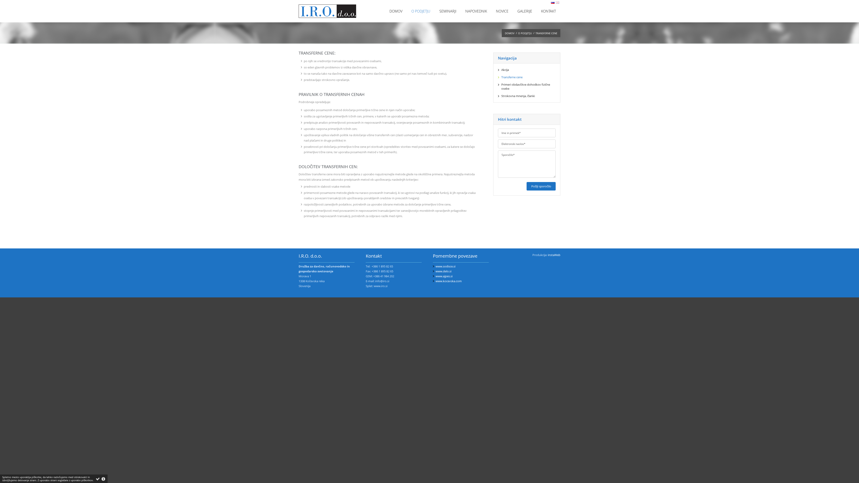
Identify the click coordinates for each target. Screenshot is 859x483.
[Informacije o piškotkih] (103, 479)
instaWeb (554, 255)
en (557, 2)
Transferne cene (546, 33)
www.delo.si (443, 271)
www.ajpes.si (444, 276)
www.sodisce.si (445, 266)
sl (553, 2)
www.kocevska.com (449, 281)
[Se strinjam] (98, 479)
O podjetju (525, 33)
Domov (510, 33)
